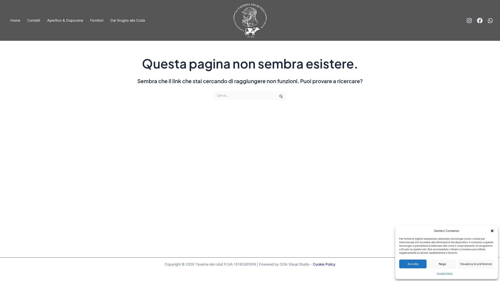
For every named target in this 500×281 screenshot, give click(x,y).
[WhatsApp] (490, 20)
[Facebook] (480, 20)
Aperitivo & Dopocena (65, 20)
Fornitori (96, 20)
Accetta (413, 264)
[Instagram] (469, 20)
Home (15, 20)
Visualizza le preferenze (476, 264)
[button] (492, 231)
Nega (442, 264)
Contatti (33, 20)
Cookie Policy (445, 273)
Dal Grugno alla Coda (127, 20)
